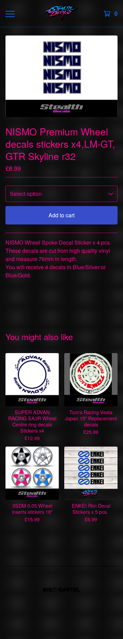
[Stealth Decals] (61, 13)
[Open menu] (9, 13)
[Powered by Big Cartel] (61, 590)
